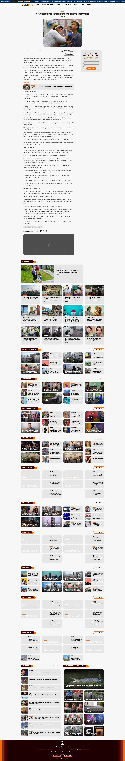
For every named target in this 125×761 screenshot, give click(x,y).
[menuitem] (38, 5)
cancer (39, 227)
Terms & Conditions (84, 749)
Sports (82, 4)
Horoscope (68, 4)
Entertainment (51, 4)
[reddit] (71, 51)
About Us (38, 749)
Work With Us (72, 749)
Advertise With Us (48, 749)
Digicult (76, 4)
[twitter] (64, 51)
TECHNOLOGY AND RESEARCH (30, 227)
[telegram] (66, 51)
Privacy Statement (61, 749)
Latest (37, 4)
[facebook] (62, 51)
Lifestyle (59, 4)
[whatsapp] (69, 51)
